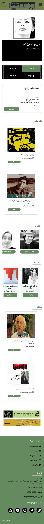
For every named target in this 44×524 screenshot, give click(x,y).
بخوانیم (11, 109)
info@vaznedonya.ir (30, 497)
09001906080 (31, 492)
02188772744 (32, 488)
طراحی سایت (6, 521)
